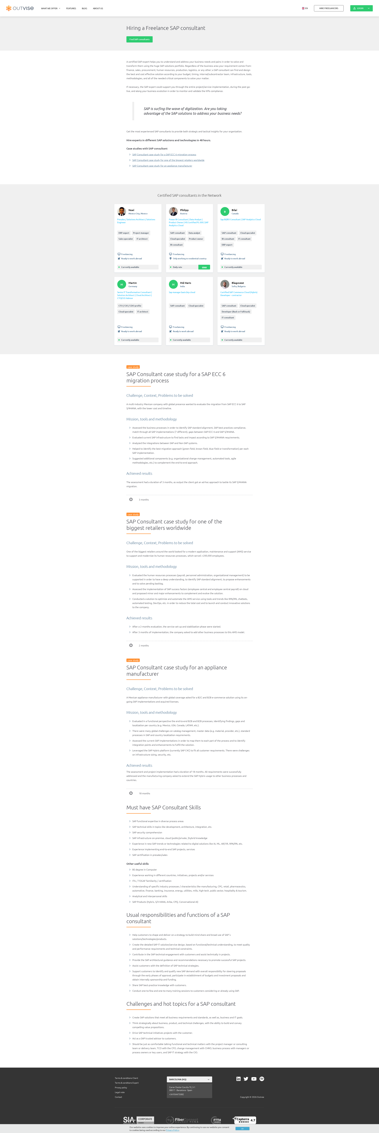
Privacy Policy (172, 1130)
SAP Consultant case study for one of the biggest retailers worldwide (168, 160)
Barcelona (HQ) (177, 1079)
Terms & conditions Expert (127, 1082)
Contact (118, 1096)
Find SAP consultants (140, 39)
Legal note (120, 1092)
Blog (84, 8)
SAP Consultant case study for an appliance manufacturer (162, 165)
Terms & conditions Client (126, 1077)
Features (71, 8)
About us (98, 8)
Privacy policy (121, 1087)
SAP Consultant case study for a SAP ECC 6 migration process (164, 154)
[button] (305, 8)
